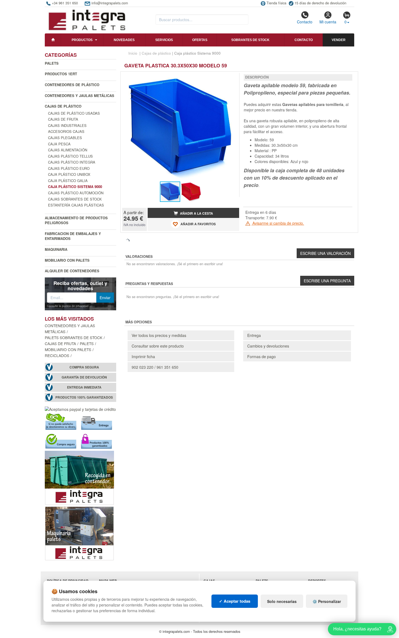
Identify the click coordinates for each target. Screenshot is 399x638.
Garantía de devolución (84, 377)
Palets (52, 63)
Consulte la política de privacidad (67, 306)
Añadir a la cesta (196, 213)
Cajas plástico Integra (71, 162)
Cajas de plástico (63, 106)
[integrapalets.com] (87, 19)
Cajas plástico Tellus (70, 156)
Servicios (164, 40)
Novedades (124, 40)
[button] (230, 78)
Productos (82, 40)
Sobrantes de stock (250, 40)
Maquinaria (56, 249)
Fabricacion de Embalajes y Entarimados (73, 236)
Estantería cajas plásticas (76, 205)
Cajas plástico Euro (69, 168)
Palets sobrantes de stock (73, 337)
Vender (339, 40)
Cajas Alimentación (67, 149)
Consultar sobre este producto (158, 346)
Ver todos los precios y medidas (159, 335)
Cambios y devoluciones (268, 346)
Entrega (254, 335)
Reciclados (57, 355)
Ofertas (199, 40)
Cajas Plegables (65, 137)
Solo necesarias (282, 601)
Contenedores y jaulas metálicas (79, 95)
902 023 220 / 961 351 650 (155, 367)
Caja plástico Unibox (69, 174)
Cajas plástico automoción (75, 192)
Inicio (132, 53)
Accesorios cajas (66, 131)
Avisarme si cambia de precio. (277, 223)
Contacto (304, 21)
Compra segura (84, 367)
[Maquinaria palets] (79, 533)
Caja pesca (59, 143)
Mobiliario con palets (67, 260)
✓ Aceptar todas (234, 601)
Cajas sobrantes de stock (75, 199)
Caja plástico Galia (68, 180)
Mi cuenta (327, 21)
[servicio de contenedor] (79, 477)
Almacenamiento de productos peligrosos (76, 220)
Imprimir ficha (143, 356)
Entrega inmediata (84, 387)
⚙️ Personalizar (326, 601)
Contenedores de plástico (72, 84)
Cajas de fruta (63, 119)
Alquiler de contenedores (72, 270)
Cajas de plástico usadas (74, 113)
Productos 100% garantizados (84, 397)
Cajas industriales (67, 125)
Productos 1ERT (61, 73)
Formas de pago (261, 356)
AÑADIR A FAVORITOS (198, 224)
